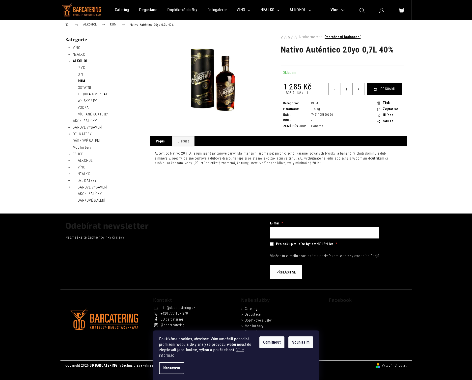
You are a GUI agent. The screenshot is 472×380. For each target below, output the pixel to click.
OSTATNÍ (84, 88)
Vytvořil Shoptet (394, 365)
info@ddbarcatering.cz (178, 308)
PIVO (81, 68)
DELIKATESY (82, 134)
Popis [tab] (160, 141)
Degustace (253, 314)
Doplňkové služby (258, 320)
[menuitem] (122, 10)
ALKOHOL (80, 61)
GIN (80, 74)
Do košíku (388, 89)
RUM (81, 81)
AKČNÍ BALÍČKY (85, 121)
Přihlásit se (286, 272)
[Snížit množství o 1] (334, 89)
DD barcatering (172, 319)
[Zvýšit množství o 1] (358, 89)
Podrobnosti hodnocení (343, 37)
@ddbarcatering (173, 325)
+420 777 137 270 (174, 313)
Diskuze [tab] (183, 141)
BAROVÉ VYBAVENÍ (88, 127)
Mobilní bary (82, 147)
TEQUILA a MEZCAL (93, 94)
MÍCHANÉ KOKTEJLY (93, 114)
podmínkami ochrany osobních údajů (349, 256)
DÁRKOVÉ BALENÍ (86, 141)
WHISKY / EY (87, 101)
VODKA (83, 107)
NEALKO (79, 54)
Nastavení (171, 368)
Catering (251, 309)
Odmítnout (272, 342)
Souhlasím (300, 342)
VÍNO (77, 48)
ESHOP (78, 154)
